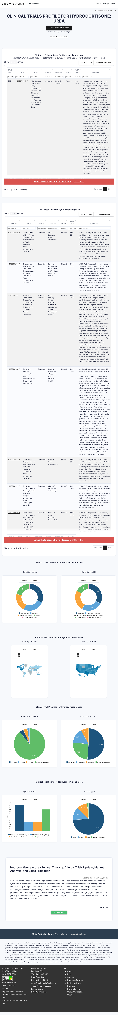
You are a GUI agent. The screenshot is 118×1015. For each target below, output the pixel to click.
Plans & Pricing (109, 4)
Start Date (77, 71)
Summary (96, 72)
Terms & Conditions (8, 986)
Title (36, 72)
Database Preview (75, 980)
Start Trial (79, 181)
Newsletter (34, 4)
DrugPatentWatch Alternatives (12, 991)
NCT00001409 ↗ (14, 369)
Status (48, 72)
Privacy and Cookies (9, 983)
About (70, 971)
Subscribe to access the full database (52, 181)
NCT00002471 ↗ (14, 513)
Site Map (5, 989)
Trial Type (10, 71)
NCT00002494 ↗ (14, 459)
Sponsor (58, 72)
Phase (68, 72)
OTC (9, 81)
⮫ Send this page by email (59, 28)
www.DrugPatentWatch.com (43, 983)
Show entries (13, 62)
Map (24, 649)
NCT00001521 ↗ (14, 295)
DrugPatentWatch (14, 4)
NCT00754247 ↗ (22, 81)
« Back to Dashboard (59, 36)
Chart (24, 580)
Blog (69, 974)
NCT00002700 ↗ (14, 232)
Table (35, 580)
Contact (97, 4)
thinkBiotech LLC (9, 971)
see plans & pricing (76, 934)
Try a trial (59, 934)
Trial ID (21, 72)
